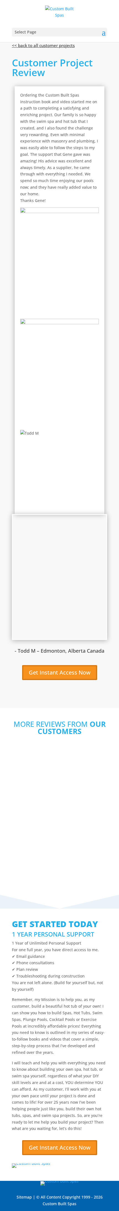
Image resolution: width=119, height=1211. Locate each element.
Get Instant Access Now (59, 672)
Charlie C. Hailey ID (37, 859)
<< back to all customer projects (43, 45)
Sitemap (24, 1197)
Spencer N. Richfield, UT (42, 812)
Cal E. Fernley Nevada (39, 765)
